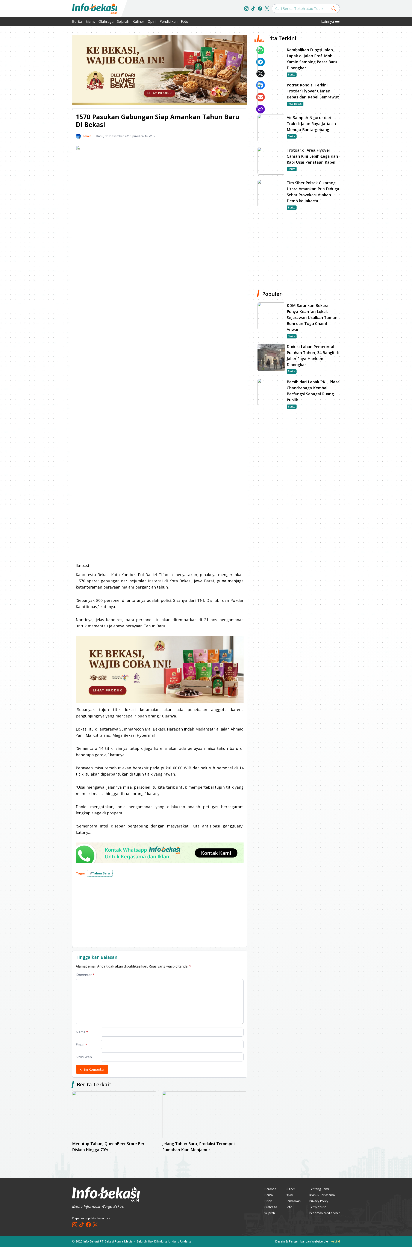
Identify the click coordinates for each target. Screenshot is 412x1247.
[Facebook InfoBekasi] (260, 8)
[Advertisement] (49, 98)
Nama (82, 1032)
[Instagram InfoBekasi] (246, 8)
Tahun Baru (100, 873)
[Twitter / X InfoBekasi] (267, 8)
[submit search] (333, 8)
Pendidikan (168, 21)
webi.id (335, 1241)
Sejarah (123, 21)
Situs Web (84, 1057)
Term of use (317, 1207)
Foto (184, 21)
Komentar (85, 974)
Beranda (270, 1189)
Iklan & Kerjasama (322, 1195)
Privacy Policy (318, 1201)
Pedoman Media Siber (324, 1213)
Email (81, 1044)
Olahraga (106, 21)
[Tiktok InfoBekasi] (253, 8)
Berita (77, 21)
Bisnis (90, 21)
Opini (152, 21)
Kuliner (138, 21)
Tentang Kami (319, 1189)
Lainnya (327, 21)
